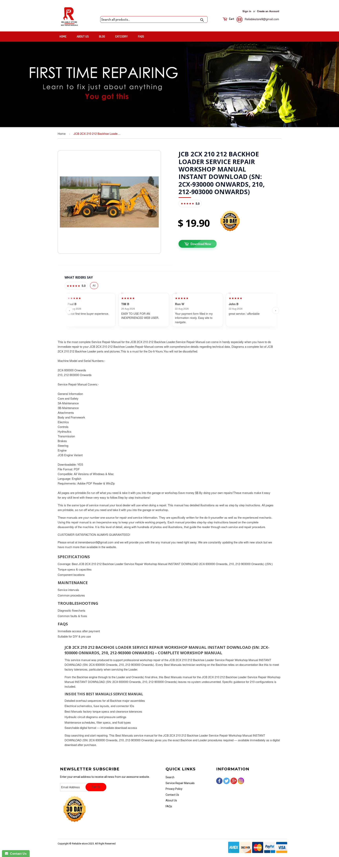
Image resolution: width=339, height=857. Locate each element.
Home (63, 36)
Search (170, 777)
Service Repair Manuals (180, 783)
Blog (102, 36)
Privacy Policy (174, 788)
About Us (83, 36)
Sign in (246, 11)
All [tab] (94, 285)
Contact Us (172, 794)
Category (121, 36)
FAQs (141, 36)
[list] (172, 310)
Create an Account (268, 11)
